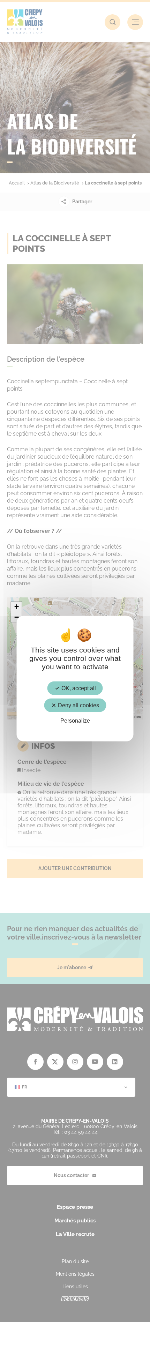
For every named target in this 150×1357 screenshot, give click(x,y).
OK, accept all (78, 688)
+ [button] (16, 606)
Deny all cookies (78, 705)
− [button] (16, 617)
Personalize (75, 721)
